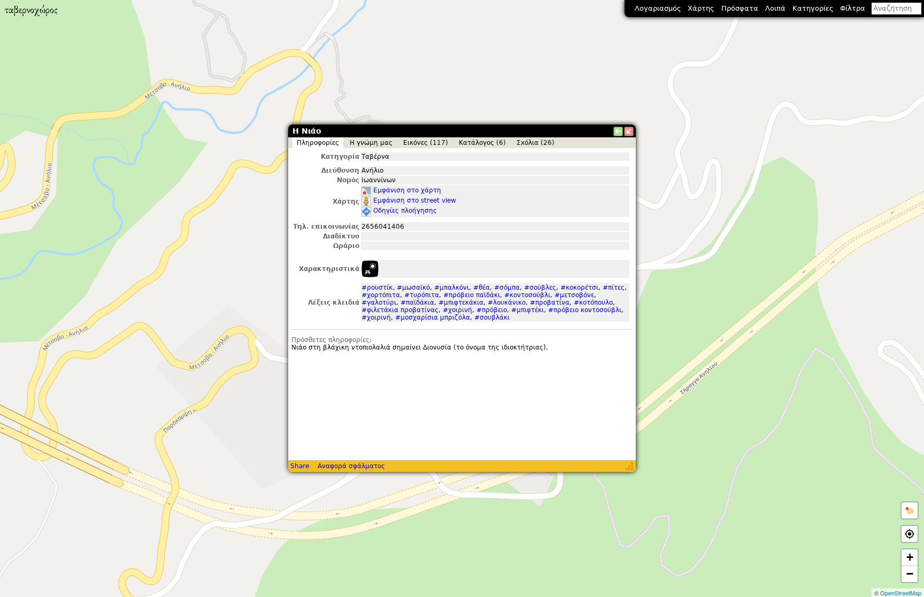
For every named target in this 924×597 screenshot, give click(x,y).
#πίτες (614, 287)
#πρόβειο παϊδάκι (471, 295)
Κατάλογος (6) (482, 142)
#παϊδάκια (417, 302)
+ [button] (909, 557)
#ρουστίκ (376, 287)
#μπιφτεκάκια (460, 302)
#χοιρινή (457, 310)
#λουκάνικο (507, 302)
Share (299, 466)
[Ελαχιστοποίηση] (629, 131)
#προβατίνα (549, 302)
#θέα (481, 287)
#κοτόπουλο (593, 302)
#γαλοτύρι (378, 302)
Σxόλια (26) (536, 142)
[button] (910, 510)
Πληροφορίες (318, 142)
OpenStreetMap (900, 592)
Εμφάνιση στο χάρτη (407, 190)
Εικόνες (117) (425, 142)
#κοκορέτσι (579, 287)
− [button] (909, 573)
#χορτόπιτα (380, 295)
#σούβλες (540, 287)
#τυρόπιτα (421, 295)
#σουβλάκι (492, 317)
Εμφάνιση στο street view (414, 200)
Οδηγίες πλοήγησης (405, 210)
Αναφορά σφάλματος (351, 466)
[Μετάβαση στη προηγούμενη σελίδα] (618, 131)
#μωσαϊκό (413, 287)
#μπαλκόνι (451, 287)
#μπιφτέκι (527, 310)
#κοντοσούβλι (527, 295)
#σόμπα (507, 287)
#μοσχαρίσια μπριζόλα (432, 317)
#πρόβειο (491, 310)
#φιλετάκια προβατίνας (399, 310)
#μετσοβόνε (574, 295)
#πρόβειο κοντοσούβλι (584, 310)
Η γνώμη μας (371, 142)
